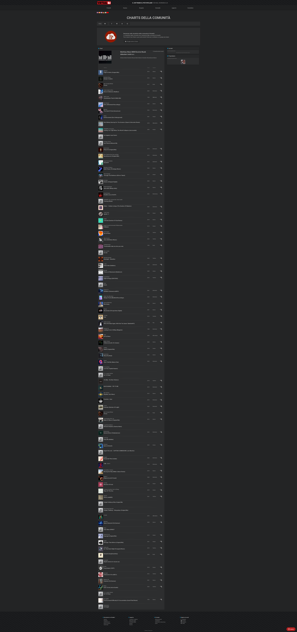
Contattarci (157, 620)
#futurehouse (150, 57)
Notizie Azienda (158, 619)
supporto (174, 8)
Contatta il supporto (133, 619)
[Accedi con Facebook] (111, 23)
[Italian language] (106, 12)
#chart (125, 57)
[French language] (101, 12)
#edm (136, 57)
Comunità (157, 8)
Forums (131, 624)
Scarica (125, 8)
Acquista (141, 8)
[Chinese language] (108, 12)
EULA (156, 623)
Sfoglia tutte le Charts (132, 41)
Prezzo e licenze (107, 623)
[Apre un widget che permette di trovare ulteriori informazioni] (290, 629)
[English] (97, 12)
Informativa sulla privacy (160, 622)
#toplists (129, 57)
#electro (140, 57)
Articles (131, 623)
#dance (155, 57)
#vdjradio (144, 57)
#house (133, 57)
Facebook (183, 619)
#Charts (122, 57)
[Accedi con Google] (127, 23)
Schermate (106, 624)
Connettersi (190, 8)
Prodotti (109, 8)
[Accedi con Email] (105, 23)
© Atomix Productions (148, 630)
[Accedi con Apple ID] (122, 23)
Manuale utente (132, 620)
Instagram (184, 622)
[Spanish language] (99, 12)
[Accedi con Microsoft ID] (116, 23)
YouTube (184, 620)
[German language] (103, 12)
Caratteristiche (107, 622)
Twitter (183, 623)
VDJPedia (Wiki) (132, 622)
